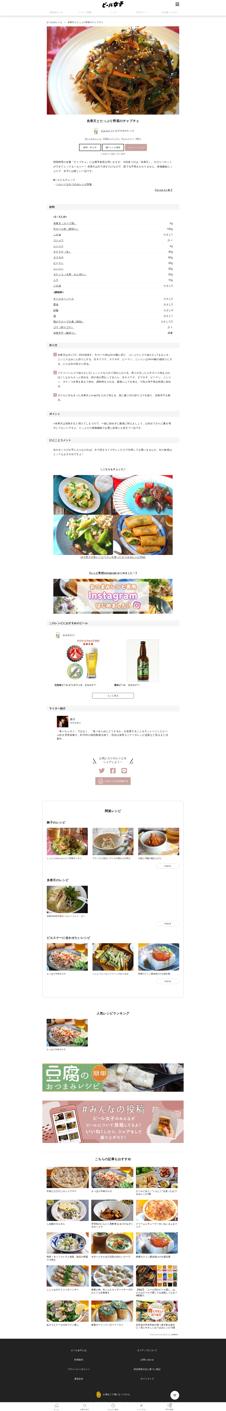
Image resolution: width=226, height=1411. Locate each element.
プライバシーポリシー (79, 1369)
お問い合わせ (147, 1359)
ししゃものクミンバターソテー (63, 1289)
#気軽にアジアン (111, 139)
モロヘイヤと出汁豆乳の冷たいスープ (110, 1256)
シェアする (141, 1404)
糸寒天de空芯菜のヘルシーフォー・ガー (66, 916)
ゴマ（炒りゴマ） (63, 327)
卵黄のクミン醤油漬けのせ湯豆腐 (154, 974)
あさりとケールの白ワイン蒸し (63, 1324)
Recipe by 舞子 (164, 190)
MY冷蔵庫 (169, 1404)
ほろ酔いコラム (169, 12)
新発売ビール (56, 12)
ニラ (55, 280)
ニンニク (58, 246)
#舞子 (138, 139)
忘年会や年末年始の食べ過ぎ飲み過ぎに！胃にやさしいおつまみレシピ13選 (155, 1326)
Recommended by (160, 1334)
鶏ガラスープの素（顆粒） (68, 321)
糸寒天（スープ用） (64, 223)
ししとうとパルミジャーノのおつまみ (111, 974)
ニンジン (58, 268)
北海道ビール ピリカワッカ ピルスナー (75, 685)
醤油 (55, 304)
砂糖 (55, 310)
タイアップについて (147, 1350)
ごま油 (57, 234)
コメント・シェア (136, 147)
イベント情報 (84, 12)
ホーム (56, 1404)
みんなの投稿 (113, 1404)
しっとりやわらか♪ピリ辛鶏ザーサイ (64, 858)
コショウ (58, 240)
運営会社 (78, 1379)
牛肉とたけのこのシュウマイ (61, 1191)
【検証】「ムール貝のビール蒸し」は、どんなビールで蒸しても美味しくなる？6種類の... (156, 1292)
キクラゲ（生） (62, 251)
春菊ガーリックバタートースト (107, 1324)
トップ (113, 12)
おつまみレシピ (54, 22)
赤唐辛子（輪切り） (64, 332)
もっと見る (113, 695)
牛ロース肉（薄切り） (66, 229)
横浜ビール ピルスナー (126, 685)
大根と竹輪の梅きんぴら (150, 858)
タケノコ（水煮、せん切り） (70, 274)
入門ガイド (141, 12)
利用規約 (78, 1359)
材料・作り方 (90, 147)
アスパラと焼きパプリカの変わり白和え (112, 858)
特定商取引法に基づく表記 (147, 1369)
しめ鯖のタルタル (56, 1224)
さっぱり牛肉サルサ (56, 974)
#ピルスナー (127, 139)
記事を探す (85, 1404)
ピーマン (58, 263)
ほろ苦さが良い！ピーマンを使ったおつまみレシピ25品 (113, 557)
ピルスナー (107, 130)
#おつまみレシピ (93, 139)
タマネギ (58, 257)
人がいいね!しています (113, 154)
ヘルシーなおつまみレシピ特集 (74, 184)
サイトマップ (147, 1379)
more (168, 866)
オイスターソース (63, 298)
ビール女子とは (79, 1350)
